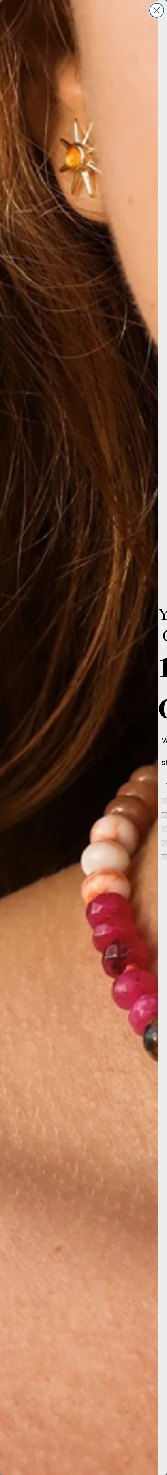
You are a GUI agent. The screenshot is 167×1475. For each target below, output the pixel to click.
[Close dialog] (157, 10)
